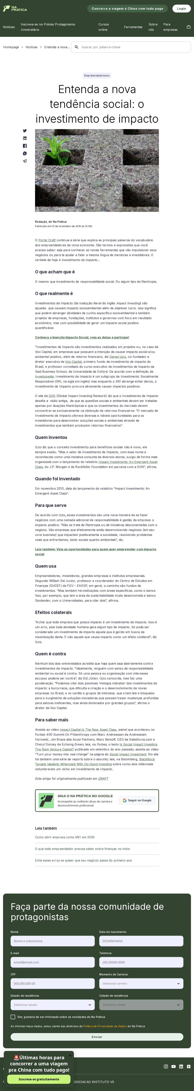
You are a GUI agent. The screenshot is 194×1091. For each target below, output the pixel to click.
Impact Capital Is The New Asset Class (88, 729)
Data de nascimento (112, 931)
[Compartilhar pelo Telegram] (25, 161)
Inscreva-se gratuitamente (39, 1079)
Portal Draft (47, 240)
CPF (13, 974)
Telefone (105, 953)
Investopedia (44, 376)
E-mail (15, 953)
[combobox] (14, 1005)
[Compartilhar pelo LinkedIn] (25, 138)
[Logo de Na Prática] (15, 9)
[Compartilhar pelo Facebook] (25, 146)
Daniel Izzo (118, 357)
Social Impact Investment (128, 754)
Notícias (32, 47)
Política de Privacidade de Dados (105, 1026)
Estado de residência (25, 995)
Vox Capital (73, 362)
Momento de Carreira (113, 974)
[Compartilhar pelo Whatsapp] (25, 153)
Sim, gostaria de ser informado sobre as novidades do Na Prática (61, 1016)
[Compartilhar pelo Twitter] (25, 130)
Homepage (11, 47)
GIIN (52, 396)
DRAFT (103, 778)
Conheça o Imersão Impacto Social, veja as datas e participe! (82, 337)
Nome (14, 931)
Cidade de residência (113, 995)
